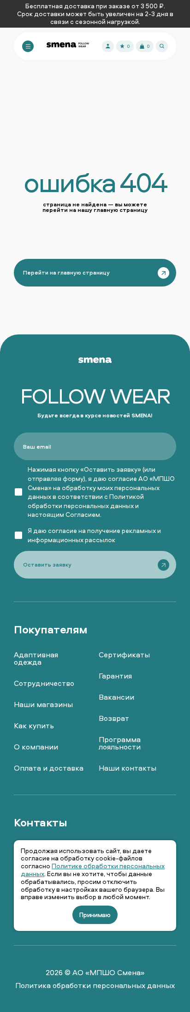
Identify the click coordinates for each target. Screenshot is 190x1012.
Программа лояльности (120, 743)
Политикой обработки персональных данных (86, 501)
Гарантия (115, 676)
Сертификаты (124, 654)
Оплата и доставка (48, 768)
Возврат (114, 718)
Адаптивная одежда (36, 658)
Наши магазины (43, 704)
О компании (36, 747)
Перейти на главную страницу (66, 272)
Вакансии (116, 697)
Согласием (82, 514)
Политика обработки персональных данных (95, 985)
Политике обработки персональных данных (93, 869)
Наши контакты (127, 768)
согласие (62, 530)
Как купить (34, 725)
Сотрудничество (44, 683)
